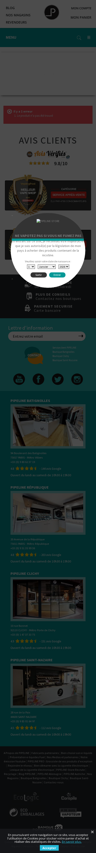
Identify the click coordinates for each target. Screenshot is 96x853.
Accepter (49, 848)
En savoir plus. (72, 841)
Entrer (57, 275)
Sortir (38, 275)
